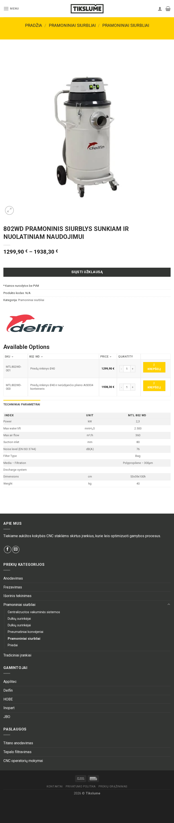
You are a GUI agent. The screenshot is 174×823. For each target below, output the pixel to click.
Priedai (13, 645)
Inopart (8, 708)
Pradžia (33, 25)
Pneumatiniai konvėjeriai (25, 632)
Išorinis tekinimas (17, 596)
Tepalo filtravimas (17, 752)
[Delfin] (35, 323)
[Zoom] (9, 210)
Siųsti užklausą (87, 272)
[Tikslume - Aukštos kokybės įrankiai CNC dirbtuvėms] (87, 8)
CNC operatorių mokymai (23, 761)
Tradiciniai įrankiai (17, 655)
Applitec (10, 681)
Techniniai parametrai (21, 404)
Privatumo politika (81, 786)
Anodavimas (13, 578)
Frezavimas (12, 587)
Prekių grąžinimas (113, 786)
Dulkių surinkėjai (19, 619)
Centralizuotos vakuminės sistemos (34, 612)
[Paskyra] (160, 9)
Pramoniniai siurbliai (72, 25)
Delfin (8, 690)
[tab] (21, 404)
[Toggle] (169, 604)
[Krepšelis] (168, 9)
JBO (6, 717)
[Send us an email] (15, 549)
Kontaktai (55, 786)
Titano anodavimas (18, 743)
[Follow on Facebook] (7, 549)
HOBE (8, 699)
